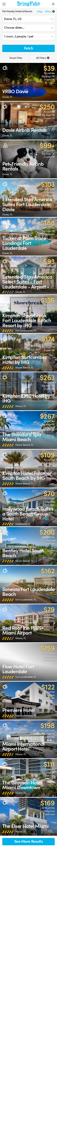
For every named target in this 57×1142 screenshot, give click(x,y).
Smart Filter (15, 58)
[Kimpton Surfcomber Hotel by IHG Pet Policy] (28, 353)
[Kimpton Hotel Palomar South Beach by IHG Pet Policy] (28, 469)
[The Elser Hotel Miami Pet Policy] (28, 817)
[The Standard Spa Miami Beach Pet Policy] (28, 430)
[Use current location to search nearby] (51, 19)
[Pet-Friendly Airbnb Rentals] (28, 159)
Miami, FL (20, 406)
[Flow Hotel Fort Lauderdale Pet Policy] (28, 662)
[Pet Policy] (5, 67)
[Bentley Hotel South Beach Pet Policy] (28, 546)
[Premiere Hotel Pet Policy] (28, 701)
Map (40, 11)
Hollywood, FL (22, 524)
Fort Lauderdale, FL (25, 330)
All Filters (42, 58)
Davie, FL (7, 97)
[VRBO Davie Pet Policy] (28, 82)
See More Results (28, 841)
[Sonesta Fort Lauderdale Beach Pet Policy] (28, 585)
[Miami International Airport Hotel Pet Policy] (28, 739)
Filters (49, 11)
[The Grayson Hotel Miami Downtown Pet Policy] (28, 778)
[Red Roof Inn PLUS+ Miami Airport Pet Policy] (28, 623)
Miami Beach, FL (24, 367)
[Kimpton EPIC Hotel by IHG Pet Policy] (28, 391)
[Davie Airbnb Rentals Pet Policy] (28, 121)
